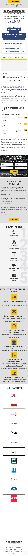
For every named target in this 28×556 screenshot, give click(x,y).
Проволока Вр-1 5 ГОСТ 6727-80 (5, 132)
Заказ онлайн (20, 4)
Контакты (19, 5)
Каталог (13, 4)
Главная (7, 4)
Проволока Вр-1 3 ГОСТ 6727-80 (5, 119)
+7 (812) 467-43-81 (20, 86)
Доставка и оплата (10, 5)
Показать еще (14, 219)
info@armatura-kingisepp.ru (14, 22)
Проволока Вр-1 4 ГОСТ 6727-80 (5, 125)
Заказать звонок (14, 1)
